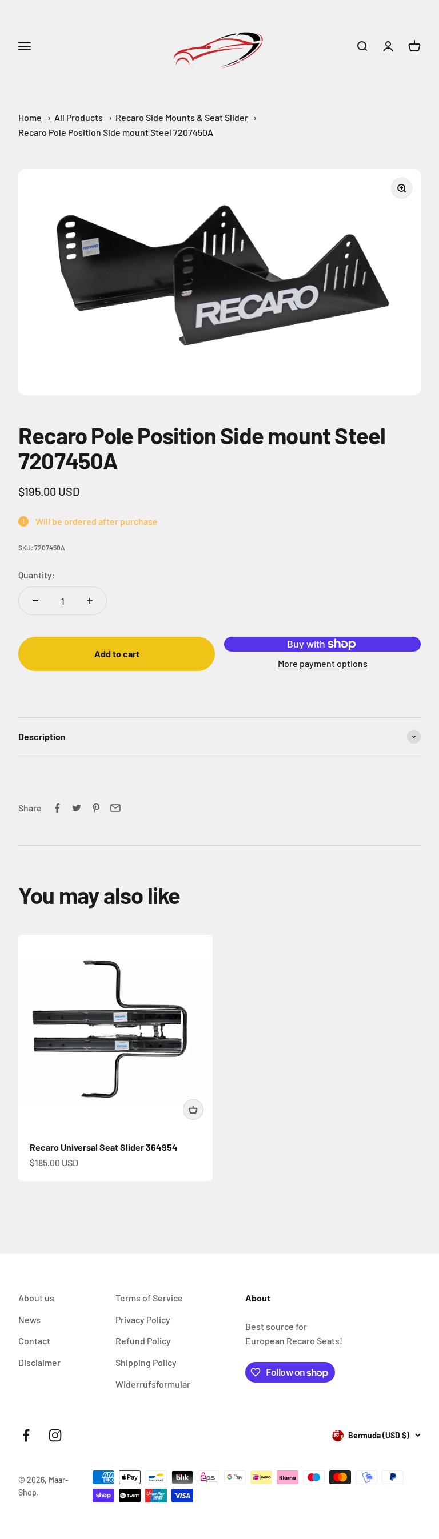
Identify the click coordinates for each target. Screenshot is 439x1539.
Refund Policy (143, 1340)
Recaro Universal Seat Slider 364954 (104, 1147)
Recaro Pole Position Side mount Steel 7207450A (115, 132)
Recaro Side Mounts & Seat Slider (181, 117)
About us (36, 1297)
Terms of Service (149, 1297)
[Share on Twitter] (76, 808)
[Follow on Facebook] (26, 1435)
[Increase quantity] (89, 600)
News (29, 1319)
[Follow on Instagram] (55, 1435)
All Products (78, 117)
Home (30, 117)
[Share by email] (115, 808)
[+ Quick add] (193, 1109)
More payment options (323, 663)
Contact (34, 1340)
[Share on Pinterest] (96, 808)
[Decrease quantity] (35, 600)
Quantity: (36, 574)
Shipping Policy (146, 1362)
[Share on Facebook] (57, 808)
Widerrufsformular (152, 1384)
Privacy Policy (142, 1319)
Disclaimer (39, 1362)
